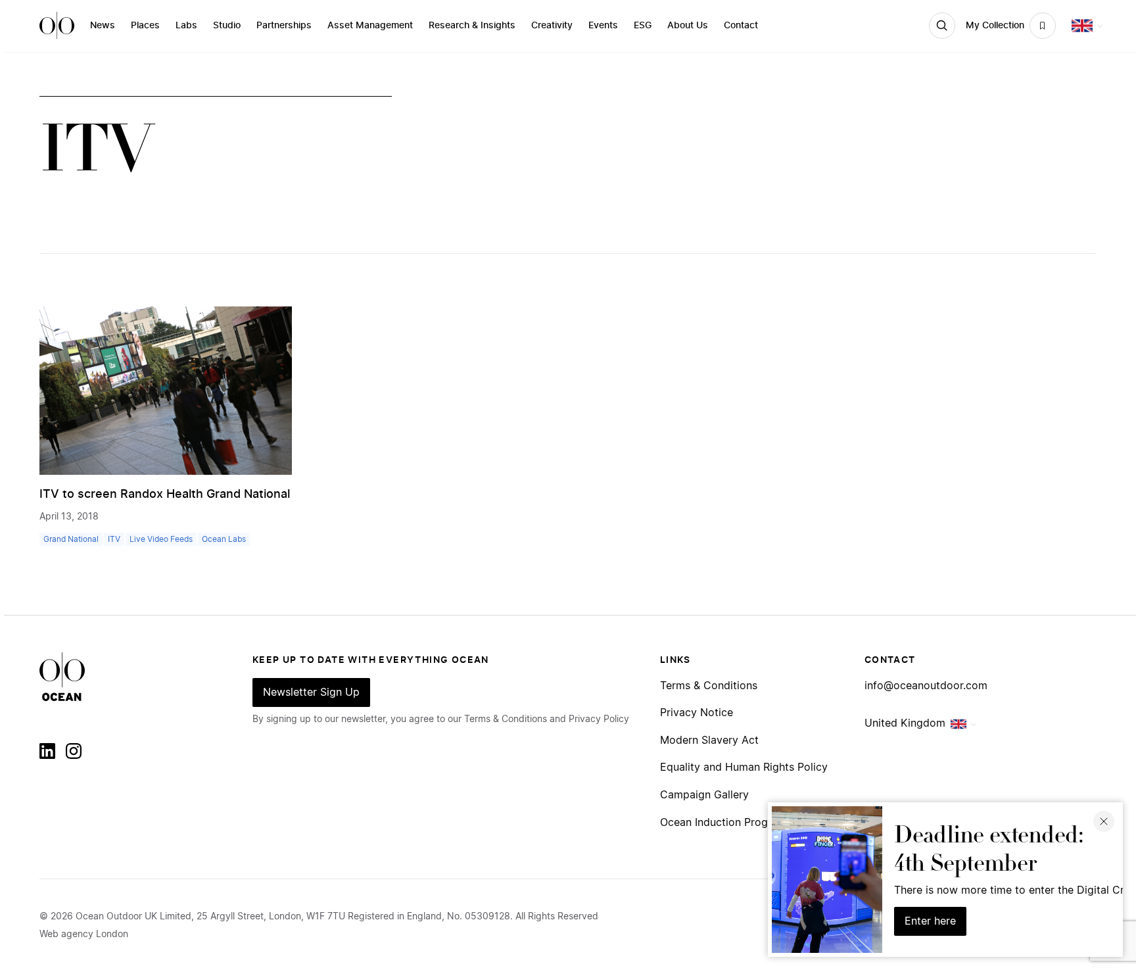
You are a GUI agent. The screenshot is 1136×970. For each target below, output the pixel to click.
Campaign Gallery (704, 795)
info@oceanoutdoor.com (925, 686)
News (102, 25)
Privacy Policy (599, 719)
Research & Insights (472, 25)
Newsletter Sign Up (311, 692)
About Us (687, 25)
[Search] (942, 25)
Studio (227, 25)
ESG (642, 25)
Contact (741, 25)
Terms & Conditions (708, 686)
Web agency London (83, 934)
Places (145, 25)
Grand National (71, 539)
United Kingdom (904, 723)
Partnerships (284, 25)
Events (603, 25)
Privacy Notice (696, 713)
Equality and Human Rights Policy (744, 767)
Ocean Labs (224, 539)
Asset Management (370, 25)
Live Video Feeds (161, 539)
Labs (186, 25)
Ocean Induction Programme (731, 822)
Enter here (930, 921)
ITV (114, 539)
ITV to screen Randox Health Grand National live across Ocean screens (241, 494)
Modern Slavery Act (709, 740)
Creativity (552, 25)
